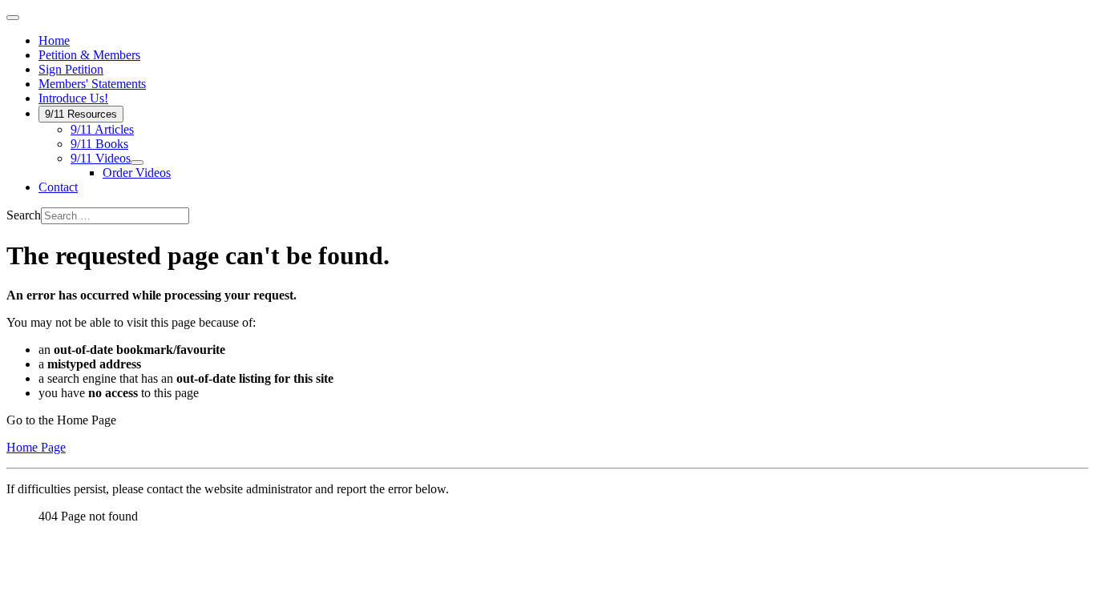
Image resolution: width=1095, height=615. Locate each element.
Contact (58, 187)
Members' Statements (92, 83)
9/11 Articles (102, 129)
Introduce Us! (73, 98)
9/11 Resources (81, 114)
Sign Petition (70, 69)
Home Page (36, 447)
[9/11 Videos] (137, 162)
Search (23, 215)
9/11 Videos (101, 158)
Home (54, 40)
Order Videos (137, 172)
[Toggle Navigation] (12, 17)
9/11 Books (99, 144)
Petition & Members (89, 55)
